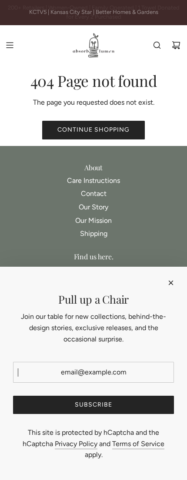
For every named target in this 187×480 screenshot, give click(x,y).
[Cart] (176, 45)
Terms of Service (138, 444)
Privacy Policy (76, 444)
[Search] (157, 45)
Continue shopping (93, 129)
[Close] (170, 282)
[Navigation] (9, 45)
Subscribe (93, 404)
